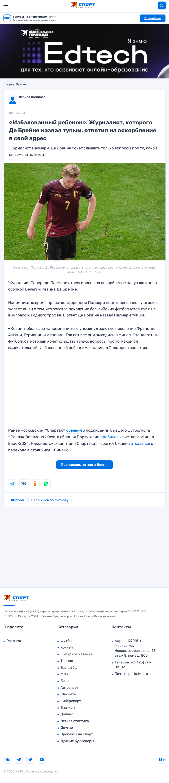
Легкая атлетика (75, 721)
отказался (140, 443)
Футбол (21, 84)
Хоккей (67, 647)
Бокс (65, 681)
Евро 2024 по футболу (50, 500)
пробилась (110, 436)
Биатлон (68, 707)
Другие (67, 727)
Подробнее (152, 18)
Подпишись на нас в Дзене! (84, 465)
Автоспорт (70, 687)
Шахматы (68, 694)
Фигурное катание (77, 654)
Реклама (14, 641)
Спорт (8, 84)
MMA (65, 674)
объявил (74, 430)
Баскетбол (69, 667)
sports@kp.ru (137, 674)
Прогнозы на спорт (77, 734)
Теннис (67, 661)
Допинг (67, 714)
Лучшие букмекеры (77, 741)
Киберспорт (71, 701)
